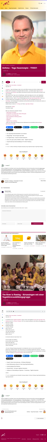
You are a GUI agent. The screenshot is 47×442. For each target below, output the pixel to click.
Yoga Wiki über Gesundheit (11, 112)
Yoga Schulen (8, 118)
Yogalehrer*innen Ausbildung (11, 120)
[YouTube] (42, 435)
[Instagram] (43, 435)
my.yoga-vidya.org (18, 169)
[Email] (2, 96)
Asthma (11, 146)
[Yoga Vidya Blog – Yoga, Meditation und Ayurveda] (3, 434)
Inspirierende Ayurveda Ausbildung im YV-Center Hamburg (19, 141)
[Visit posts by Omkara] (4, 74)
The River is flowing (17, 321)
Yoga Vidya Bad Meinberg (40, 375)
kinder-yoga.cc (42, 168)
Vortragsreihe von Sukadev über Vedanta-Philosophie (16, 113)
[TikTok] (45, 435)
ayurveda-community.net (7, 169)
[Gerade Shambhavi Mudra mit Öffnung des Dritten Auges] (6, 238)
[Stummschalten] (43, 82)
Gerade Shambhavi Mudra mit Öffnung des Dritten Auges (5, 244)
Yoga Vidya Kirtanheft (19, 352)
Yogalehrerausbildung (17, 319)
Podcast (3, 65)
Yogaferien (8, 119)
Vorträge (7, 65)
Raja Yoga (26, 99)
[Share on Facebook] (2, 85)
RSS (10, 86)
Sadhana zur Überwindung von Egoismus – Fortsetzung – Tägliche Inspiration (22, 370)
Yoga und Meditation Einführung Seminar (14, 116)
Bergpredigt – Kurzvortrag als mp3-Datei (15, 135)
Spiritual (26, 375)
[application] (26, 82)
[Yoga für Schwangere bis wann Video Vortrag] (29, 238)
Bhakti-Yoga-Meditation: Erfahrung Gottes (40, 243)
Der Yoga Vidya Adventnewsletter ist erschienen (17, 133)
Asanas (41, 90)
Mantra (3, 292)
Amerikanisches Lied (13, 375)
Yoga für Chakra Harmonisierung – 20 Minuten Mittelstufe (19, 362)
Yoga (18, 98)
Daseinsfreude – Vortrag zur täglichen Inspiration (17, 368)
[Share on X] (2, 88)
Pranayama (8, 89)
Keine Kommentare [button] (41, 418)
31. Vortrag (18, 103)
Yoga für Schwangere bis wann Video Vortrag (29, 243)
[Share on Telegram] (2, 93)
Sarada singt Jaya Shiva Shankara (13, 366)
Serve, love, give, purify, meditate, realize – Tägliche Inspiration (20, 139)
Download (19, 85)
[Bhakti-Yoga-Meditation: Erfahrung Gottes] (41, 238)
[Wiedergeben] (8, 82)
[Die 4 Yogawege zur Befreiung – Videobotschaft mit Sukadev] (18, 238)
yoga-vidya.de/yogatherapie (34, 98)
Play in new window (12, 85)
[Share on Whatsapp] (2, 91)
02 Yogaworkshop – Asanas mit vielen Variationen (17, 137)
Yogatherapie (12, 65)
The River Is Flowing (32, 375)
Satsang (34, 319)
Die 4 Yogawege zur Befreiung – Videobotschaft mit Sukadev (17, 244)
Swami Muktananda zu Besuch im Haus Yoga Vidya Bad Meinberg (20, 364)
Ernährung (14, 92)
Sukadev (13, 106)
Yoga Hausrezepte (31, 146)
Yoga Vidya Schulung (29, 103)
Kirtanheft (19, 375)
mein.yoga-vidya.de (26, 169)
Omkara (9, 73)
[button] (2, 3)
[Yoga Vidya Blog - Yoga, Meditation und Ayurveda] (6, 3)
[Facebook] (40, 435)
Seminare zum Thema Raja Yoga (12, 115)
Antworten (43, 191)
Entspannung (8, 92)
